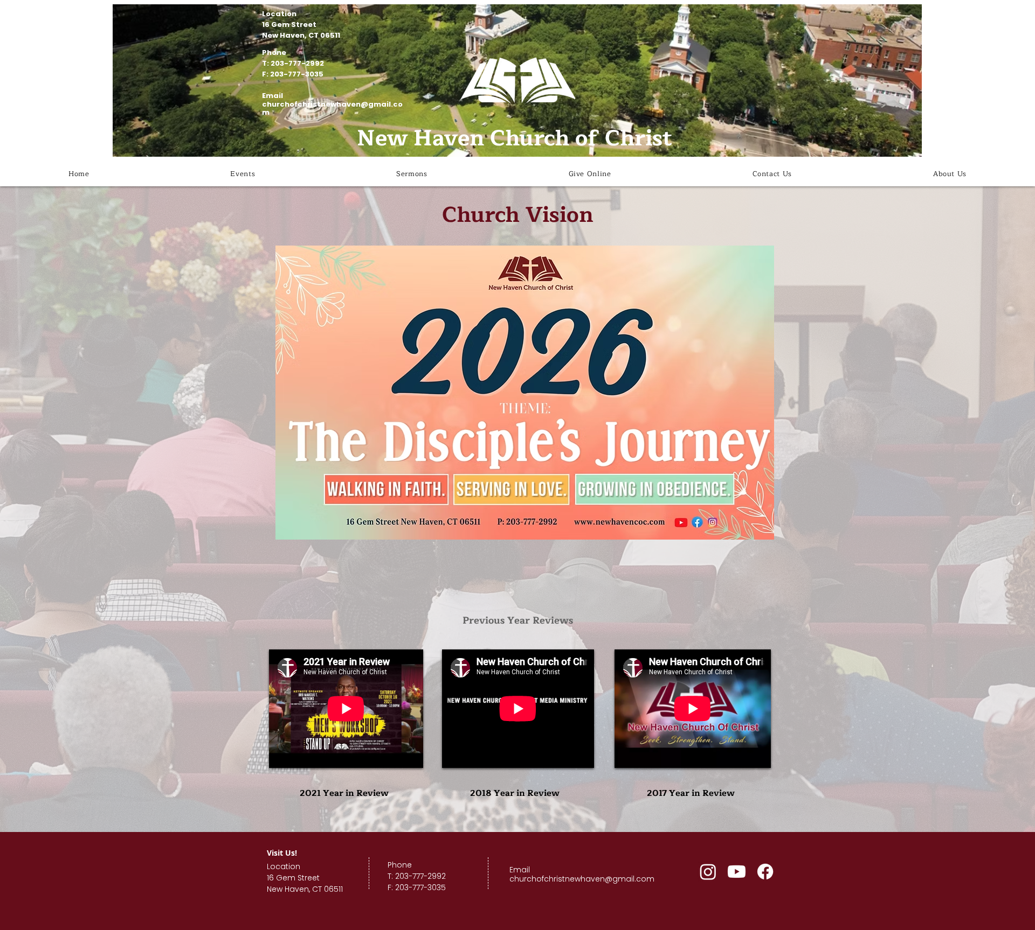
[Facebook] (765, 871)
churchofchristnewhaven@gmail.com (332, 108)
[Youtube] (736, 871)
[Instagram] (708, 871)
